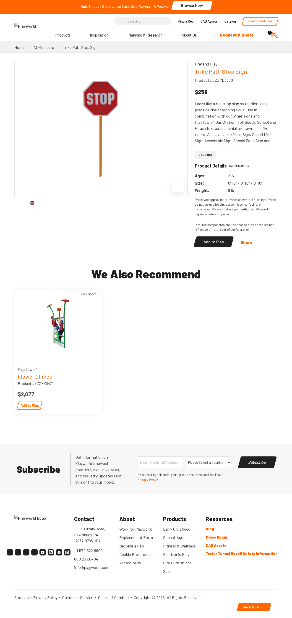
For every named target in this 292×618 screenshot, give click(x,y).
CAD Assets (209, 21)
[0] (274, 34)
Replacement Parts (136, 537)
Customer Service (77, 597)
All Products (44, 47)
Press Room (216, 537)
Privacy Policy (45, 597)
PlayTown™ (27, 369)
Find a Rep (186, 21)
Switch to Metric (239, 165)
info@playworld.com (91, 567)
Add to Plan (213, 241)
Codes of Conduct (113, 597)
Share (246, 242)
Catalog (230, 21)
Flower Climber (36, 376)
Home (19, 47)
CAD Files (205, 155)
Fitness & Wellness (179, 545)
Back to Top (252, 607)
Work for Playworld (135, 529)
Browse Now (192, 5)
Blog (210, 529)
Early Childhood (176, 529)
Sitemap (21, 597)
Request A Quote (237, 34)
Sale (166, 571)
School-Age (173, 537)
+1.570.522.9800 (88, 550)
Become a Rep (131, 545)
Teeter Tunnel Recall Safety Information (242, 553)
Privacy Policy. (148, 479)
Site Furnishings (177, 562)
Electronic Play (176, 554)
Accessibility (130, 562)
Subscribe (257, 462)
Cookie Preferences (136, 554)
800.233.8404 (86, 558)
